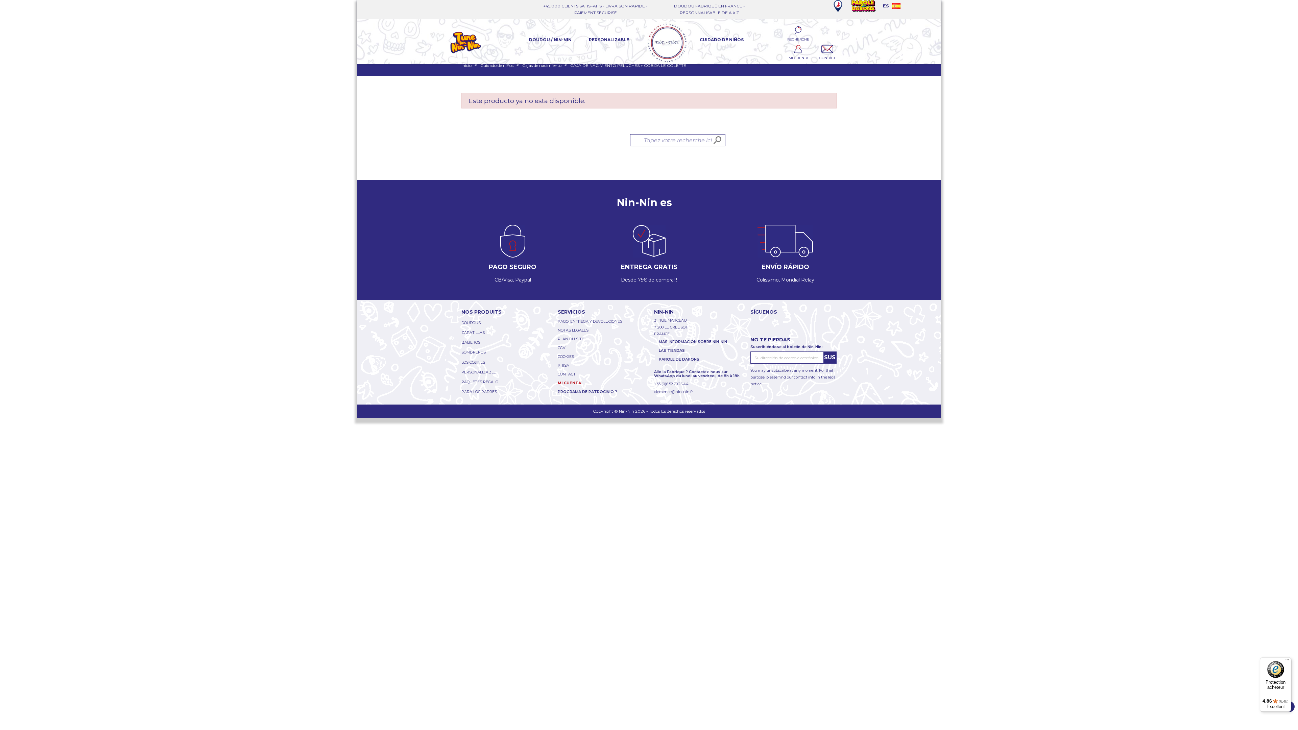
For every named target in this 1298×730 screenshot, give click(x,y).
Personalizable (609, 39)
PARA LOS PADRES (479, 391)
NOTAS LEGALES (573, 330)
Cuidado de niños (722, 39)
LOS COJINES (473, 362)
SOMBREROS (473, 352)
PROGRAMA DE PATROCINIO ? (587, 391)
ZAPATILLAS (473, 332)
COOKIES (566, 356)
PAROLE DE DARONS (679, 359)
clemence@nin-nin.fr (673, 391)
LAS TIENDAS (672, 350)
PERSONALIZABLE (478, 372)
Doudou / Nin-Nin (550, 39)
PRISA (563, 365)
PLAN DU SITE (571, 339)
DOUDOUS (471, 322)
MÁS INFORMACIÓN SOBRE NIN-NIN (693, 341)
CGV (562, 347)
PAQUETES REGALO (479, 382)
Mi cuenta (569, 383)
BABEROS (470, 342)
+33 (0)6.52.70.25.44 (671, 384)
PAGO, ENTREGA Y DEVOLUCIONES (590, 321)
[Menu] (1287, 661)
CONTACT (567, 374)
